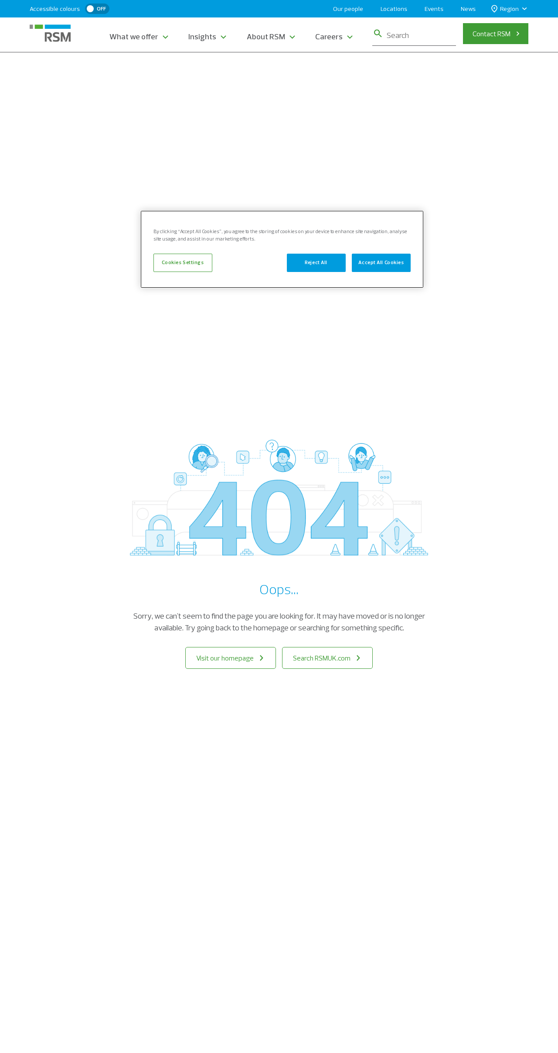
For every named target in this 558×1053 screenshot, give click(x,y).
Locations (394, 9)
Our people (348, 9)
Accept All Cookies (381, 263)
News (468, 9)
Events (434, 9)
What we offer (133, 36)
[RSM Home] (50, 33)
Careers (329, 36)
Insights (202, 36)
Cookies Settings (183, 263)
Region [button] (509, 9)
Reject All (316, 263)
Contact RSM (491, 33)
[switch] (97, 8)
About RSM (266, 36)
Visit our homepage (225, 658)
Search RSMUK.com (321, 658)
